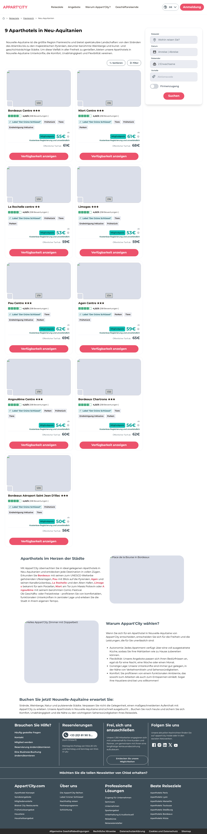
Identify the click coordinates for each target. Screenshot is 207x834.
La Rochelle (60, 582)
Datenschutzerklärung (132, 831)
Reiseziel (155, 34)
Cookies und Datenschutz (163, 831)
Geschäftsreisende (127, 7)
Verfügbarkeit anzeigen (38, 156)
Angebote (74, 7)
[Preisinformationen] (68, 136)
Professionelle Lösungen (118, 788)
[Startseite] (3, 18)
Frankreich (28, 18)
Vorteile (154, 70)
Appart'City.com (30, 786)
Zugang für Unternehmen (118, 797)
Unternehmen (112, 806)
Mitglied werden (24, 742)
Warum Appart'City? (98, 7)
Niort (59, 586)
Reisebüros (110, 819)
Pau (55, 579)
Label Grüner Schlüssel (71, 797)
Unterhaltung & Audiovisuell (119, 814)
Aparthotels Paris (159, 792)
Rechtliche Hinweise (104, 831)
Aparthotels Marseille (161, 801)
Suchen (173, 96)
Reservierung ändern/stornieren (32, 747)
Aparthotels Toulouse (161, 805)
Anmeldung (192, 7)
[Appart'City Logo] (15, 7)
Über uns (68, 786)
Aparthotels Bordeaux (161, 814)
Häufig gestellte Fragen (28, 732)
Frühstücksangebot (24, 809)
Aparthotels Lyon (159, 797)
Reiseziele (57, 7)
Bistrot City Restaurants (26, 805)
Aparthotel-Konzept (24, 792)
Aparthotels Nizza (159, 818)
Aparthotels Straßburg (161, 809)
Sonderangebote (23, 797)
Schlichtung (66, 809)
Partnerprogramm (69, 805)
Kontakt (19, 737)
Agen (94, 579)
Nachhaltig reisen (69, 801)
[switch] (164, 86)
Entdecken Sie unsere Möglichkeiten (127, 760)
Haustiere (19, 814)
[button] (39, 88)
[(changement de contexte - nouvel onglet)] (154, 745)
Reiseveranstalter (113, 823)
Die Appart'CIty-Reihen (71, 792)
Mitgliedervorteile (23, 801)
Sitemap (186, 831)
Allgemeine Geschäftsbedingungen (69, 831)
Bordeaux (44, 575)
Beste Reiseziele (165, 786)
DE (170, 7)
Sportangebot (112, 810)
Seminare (110, 802)
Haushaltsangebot (24, 818)
